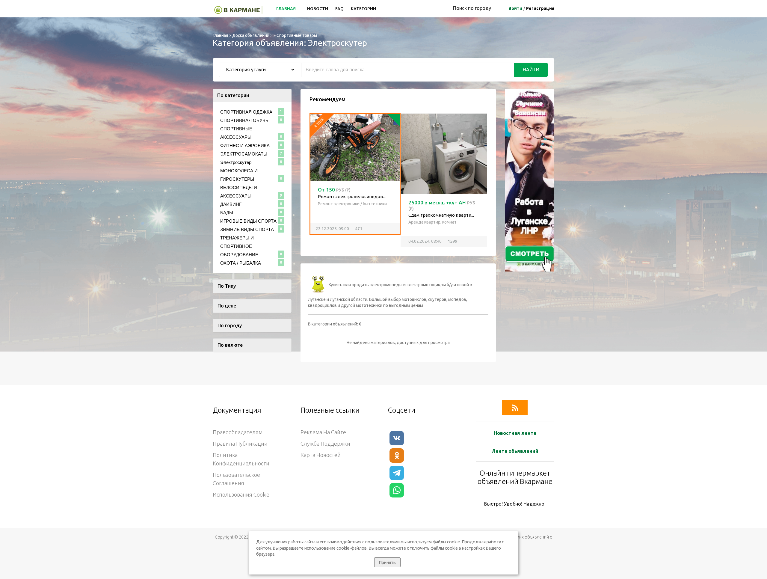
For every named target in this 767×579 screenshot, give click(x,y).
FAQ (339, 8)
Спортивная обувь (244, 120)
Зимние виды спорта (247, 229)
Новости (317, 8)
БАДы (226, 212)
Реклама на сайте (323, 432)
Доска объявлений (250, 35)
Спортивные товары (297, 35)
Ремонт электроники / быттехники (352, 203)
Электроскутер (235, 162)
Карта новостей (321, 455)
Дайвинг (230, 204)
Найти (531, 69)
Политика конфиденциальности (241, 459)
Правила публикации (240, 444)
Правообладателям (237, 432)
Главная (286, 8)
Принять (387, 562)
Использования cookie (241, 494)
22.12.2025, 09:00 (329, 228)
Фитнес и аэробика (245, 145)
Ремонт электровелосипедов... (352, 196)
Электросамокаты (243, 153)
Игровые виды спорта (248, 221)
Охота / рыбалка (240, 263)
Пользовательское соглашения (236, 479)
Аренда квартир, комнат (432, 222)
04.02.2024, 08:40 (425, 241)
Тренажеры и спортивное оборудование (239, 246)
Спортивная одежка (246, 111)
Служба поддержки (325, 444)
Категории (363, 8)
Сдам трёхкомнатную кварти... (441, 215)
